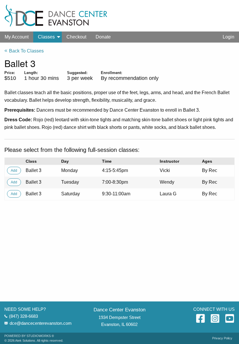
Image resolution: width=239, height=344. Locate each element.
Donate (103, 36)
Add (14, 171)
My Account (17, 36)
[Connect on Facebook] (200, 319)
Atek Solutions (25, 340)
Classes (46, 36)
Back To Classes (26, 50)
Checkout (76, 36)
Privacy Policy (222, 338)
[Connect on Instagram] (215, 319)
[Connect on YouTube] (229, 319)
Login (228, 36)
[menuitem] (16, 37)
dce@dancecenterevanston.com (41, 323)
